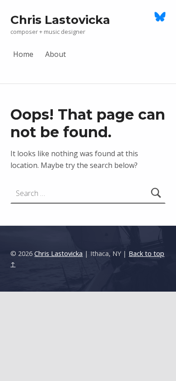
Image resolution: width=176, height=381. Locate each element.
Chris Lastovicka (60, 20)
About (56, 54)
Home (24, 54)
